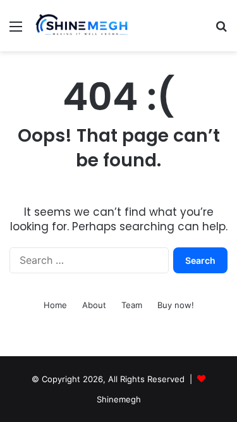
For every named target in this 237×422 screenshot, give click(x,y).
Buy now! (175, 305)
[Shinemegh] (82, 25)
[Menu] (15, 30)
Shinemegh (119, 399)
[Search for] (221, 30)
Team (131, 305)
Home (55, 305)
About (94, 305)
